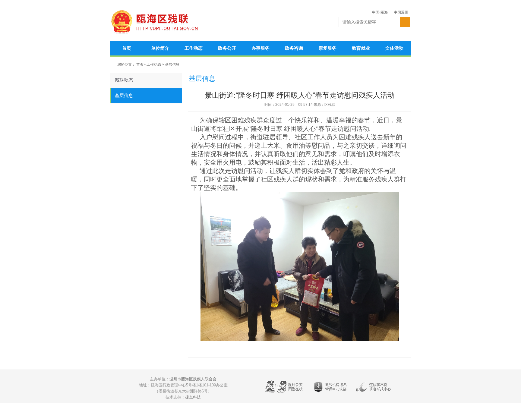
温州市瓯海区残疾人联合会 (192, 379)
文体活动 (394, 48)
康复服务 (327, 48)
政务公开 (227, 48)
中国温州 (401, 12)
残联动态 (124, 80)
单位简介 (160, 48)
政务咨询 (294, 48)
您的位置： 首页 (130, 64)
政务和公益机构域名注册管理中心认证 (330, 388)
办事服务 (260, 48)
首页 (126, 48)
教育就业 (361, 48)
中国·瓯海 (380, 12)
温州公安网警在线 (285, 388)
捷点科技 (193, 397)
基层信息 (172, 64)
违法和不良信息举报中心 (375, 388)
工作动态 (194, 48)
